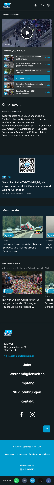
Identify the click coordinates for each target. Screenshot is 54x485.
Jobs (27, 365)
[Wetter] (42, 5)
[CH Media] (27, 468)
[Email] (32, 480)
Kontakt (26, 401)
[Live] (36, 5)
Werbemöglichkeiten (27, 374)
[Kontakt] (48, 5)
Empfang (27, 383)
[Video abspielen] (27, 33)
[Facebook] (48, 480)
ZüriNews (5, 14)
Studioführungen (27, 392)
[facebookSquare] (21, 414)
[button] (24, 480)
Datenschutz (10, 454)
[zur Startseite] (7, 5)
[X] (40, 480)
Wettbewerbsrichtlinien (39, 454)
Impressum (22, 454)
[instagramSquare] (32, 414)
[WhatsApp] (16, 480)
